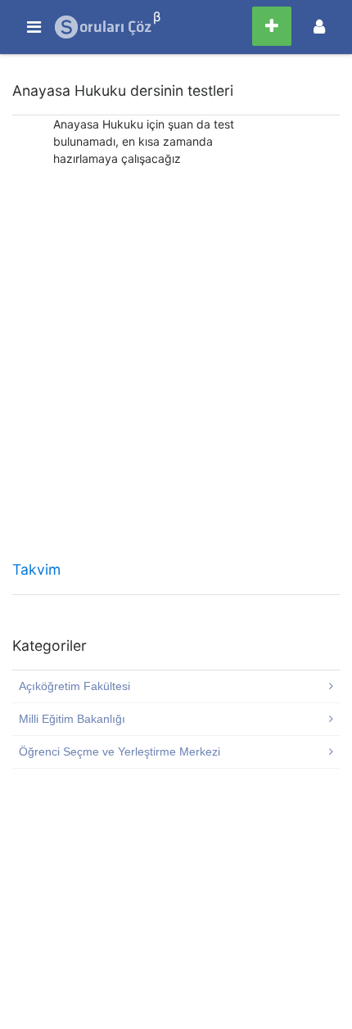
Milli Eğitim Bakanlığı (72, 718)
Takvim (36, 569)
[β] (104, 27)
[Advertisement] (176, 369)
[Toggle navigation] (319, 27)
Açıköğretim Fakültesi (74, 686)
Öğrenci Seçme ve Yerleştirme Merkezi (119, 751)
